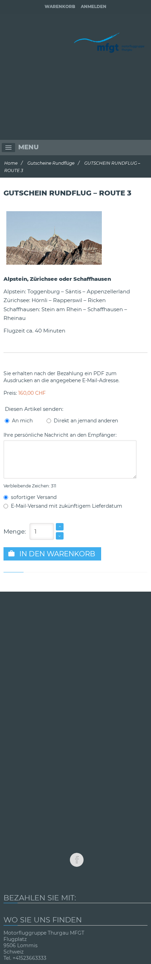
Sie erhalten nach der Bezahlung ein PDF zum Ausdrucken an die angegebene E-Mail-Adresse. (61, 377)
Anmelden (93, 6)
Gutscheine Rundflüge (50, 163)
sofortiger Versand (32, 497)
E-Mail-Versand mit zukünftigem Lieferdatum (65, 506)
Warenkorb (60, 6)
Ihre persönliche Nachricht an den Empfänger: (60, 435)
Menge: (15, 531)
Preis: (25, 393)
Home (11, 163)
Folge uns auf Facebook (77, 860)
